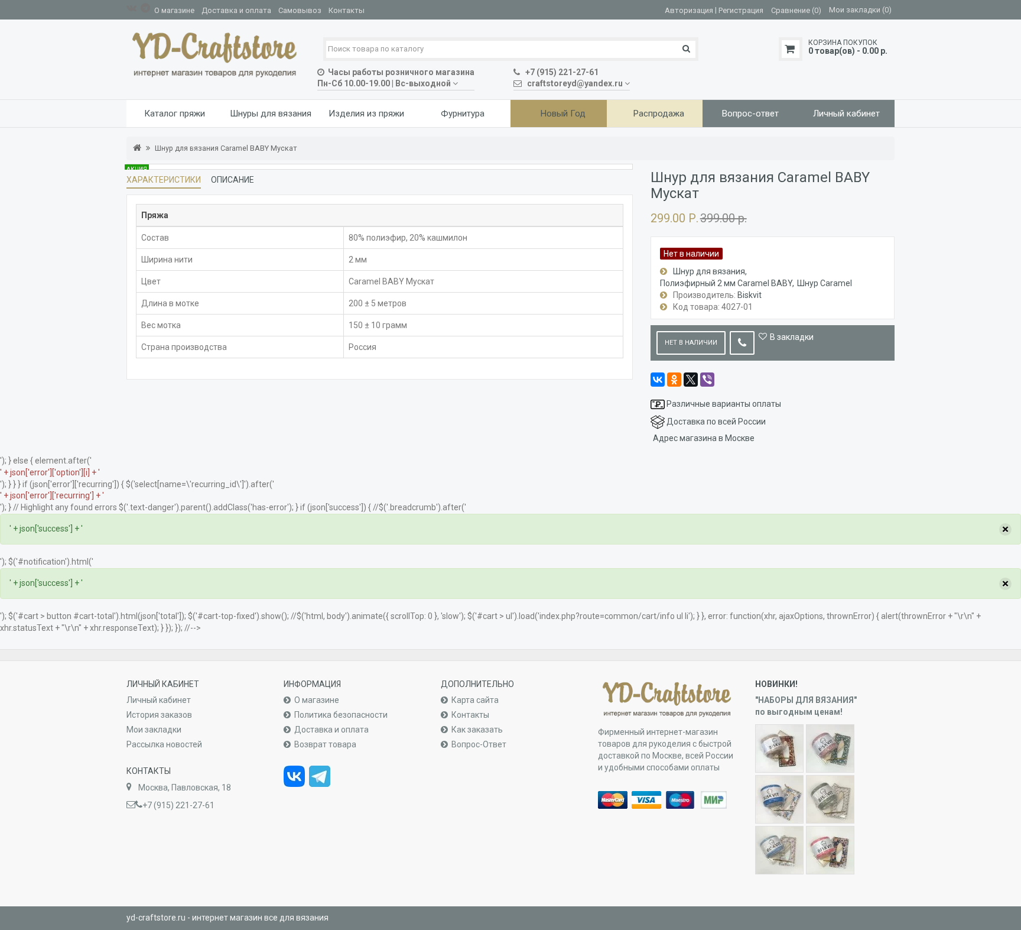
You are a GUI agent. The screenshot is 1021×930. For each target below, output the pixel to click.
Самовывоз (299, 10)
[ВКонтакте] (658, 379)
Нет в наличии (691, 342)
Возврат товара (325, 744)
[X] (691, 379)
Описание (232, 179)
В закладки (792, 337)
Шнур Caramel (824, 283)
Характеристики (163, 179)
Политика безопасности (341, 715)
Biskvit (749, 295)
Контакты (347, 10)
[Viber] (707, 379)
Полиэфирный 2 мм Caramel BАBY (726, 283)
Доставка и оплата (236, 10)
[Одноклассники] (674, 379)
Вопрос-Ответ (478, 744)
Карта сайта (475, 700)
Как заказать (477, 729)
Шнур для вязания (709, 271)
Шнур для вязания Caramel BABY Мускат (226, 148)
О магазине (174, 10)
